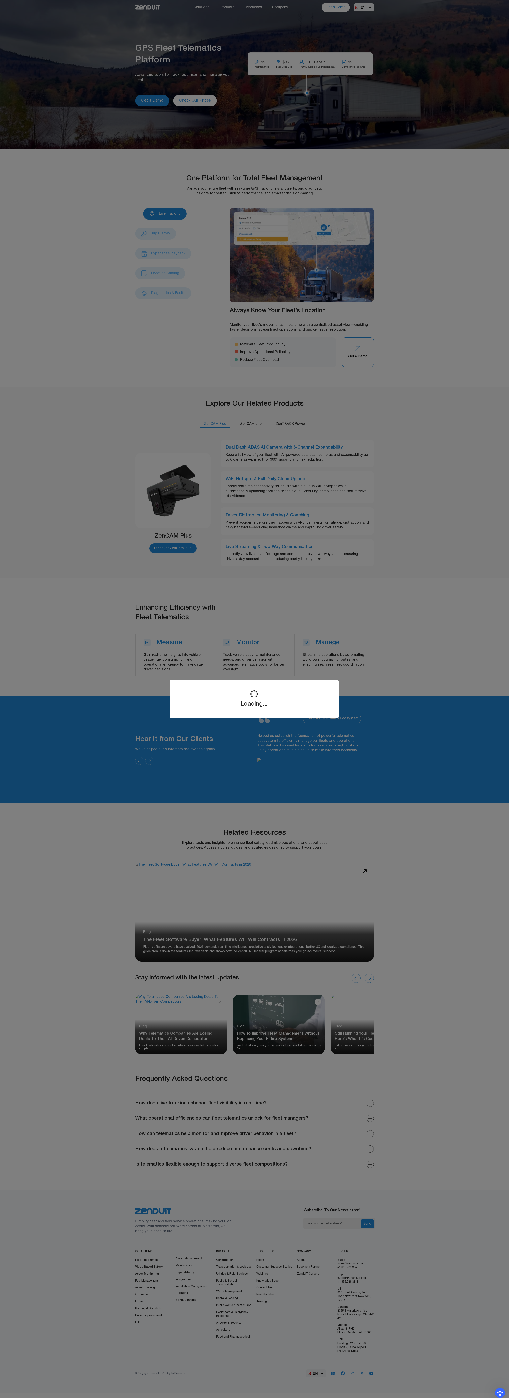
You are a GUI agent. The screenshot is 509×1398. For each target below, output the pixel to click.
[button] (500, 1393)
